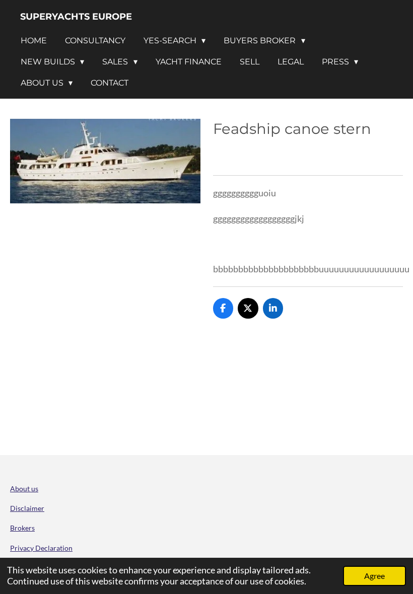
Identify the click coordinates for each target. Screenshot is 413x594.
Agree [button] (374, 575)
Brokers (22, 528)
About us (24, 488)
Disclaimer (27, 508)
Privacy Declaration (41, 548)
